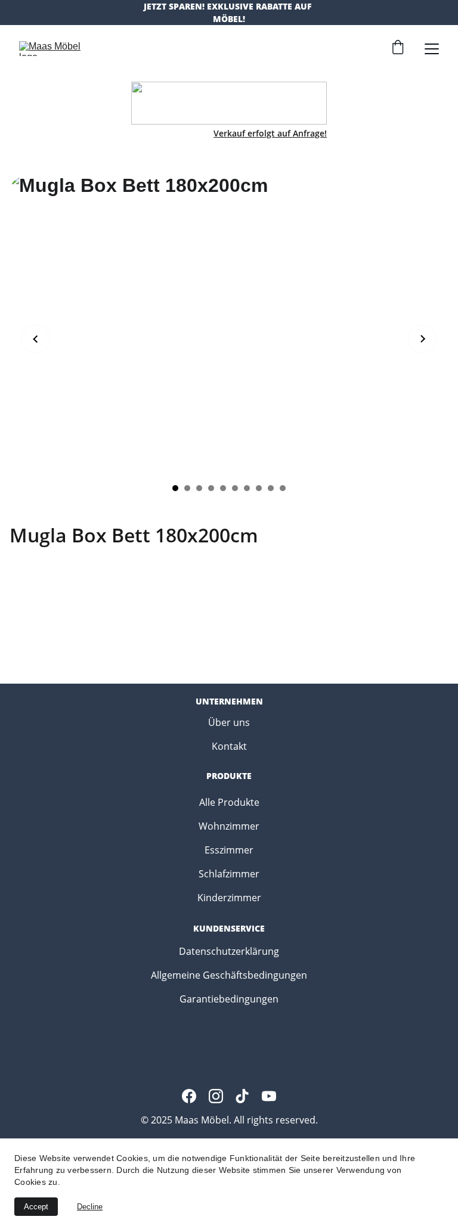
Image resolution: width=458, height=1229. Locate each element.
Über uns (229, 722)
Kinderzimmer (229, 897)
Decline (90, 1206)
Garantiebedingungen (229, 998)
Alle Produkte (229, 802)
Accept (36, 1206)
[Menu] (432, 49)
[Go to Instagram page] (216, 1096)
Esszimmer (229, 849)
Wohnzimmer (229, 826)
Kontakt (229, 746)
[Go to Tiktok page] (242, 1096)
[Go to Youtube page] (269, 1096)
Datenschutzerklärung (229, 951)
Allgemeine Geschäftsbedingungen (229, 975)
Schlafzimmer (229, 873)
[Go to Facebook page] (189, 1096)
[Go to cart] (398, 48)
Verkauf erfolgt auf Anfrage (268, 133)
